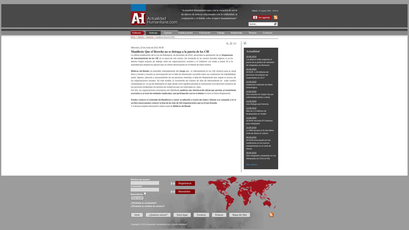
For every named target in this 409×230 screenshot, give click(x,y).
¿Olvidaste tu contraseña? (144, 203)
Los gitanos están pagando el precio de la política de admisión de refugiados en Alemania (260, 62)
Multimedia (236, 32)
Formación (204, 32)
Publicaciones (185, 32)
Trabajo (220, 32)
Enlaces (219, 215)
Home (133, 37)
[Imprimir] (231, 44)
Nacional (149, 37)
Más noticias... (252, 164)
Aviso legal (182, 215)
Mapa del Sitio (239, 215)
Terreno (252, 32)
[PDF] (227, 44)
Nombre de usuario (140, 179)
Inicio (137, 215)
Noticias (153, 32)
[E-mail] (234, 44)
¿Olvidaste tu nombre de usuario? (148, 206)
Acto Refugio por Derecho (257, 104)
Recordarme (137, 194)
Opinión (168, 32)
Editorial (136, 32)
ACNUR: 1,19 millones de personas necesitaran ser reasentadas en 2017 (257, 75)
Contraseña (136, 186)
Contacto (267, 32)
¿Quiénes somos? (158, 215)
